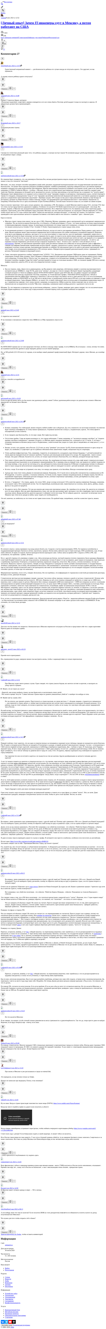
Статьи (7, 1277)
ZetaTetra (4, 66)
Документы (9, 1299)
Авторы (8, 1284)
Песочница (9, 1286)
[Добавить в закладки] (10, 88)
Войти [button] (3, 13)
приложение (9, 243)
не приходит (47, 915)
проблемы (97, 934)
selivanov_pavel (6, 649)
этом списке (33, 886)
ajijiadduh (4, 519)
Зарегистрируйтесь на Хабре (11, 1234)
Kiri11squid (4, 147)
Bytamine (4, 123)
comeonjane (5, 1162)
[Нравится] (3, 79)
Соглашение (9, 1301)
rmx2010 (4, 623)
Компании (8, 1283)
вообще (39, 915)
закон (19, 925)
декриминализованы (92, 774)
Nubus (3, 1043)
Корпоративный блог (12, 1310)
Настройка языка (7, 1325)
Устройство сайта (11, 1293)
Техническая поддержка (21, 1325)
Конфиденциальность (12, 1303)
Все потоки (8, 2)
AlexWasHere (5, 1209)
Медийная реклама (11, 1312)
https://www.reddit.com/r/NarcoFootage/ (66, 1103)
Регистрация (9, 1270)
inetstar (3, 310)
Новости (8, 1279)
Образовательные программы (15, 1315)
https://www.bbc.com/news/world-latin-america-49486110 (29, 841)
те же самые (16, 935)
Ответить (4, 89)
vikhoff (3, 1100)
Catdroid (4, 680)
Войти (7, 1268)
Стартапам (9, 1317)
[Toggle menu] (1, 2)
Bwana (3, 1188)
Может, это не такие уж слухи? (14, 689)
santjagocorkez (6, 176)
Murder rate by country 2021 (12, 698)
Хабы (7, 1281)
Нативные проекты (12, 1313)
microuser (4, 398)
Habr (12, 1327)
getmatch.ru (9, 1245)
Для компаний (10, 1297)
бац (27, 932)
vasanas (3, 18)
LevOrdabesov (6, 1068)
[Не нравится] (3, 85)
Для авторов (9, 1295)
